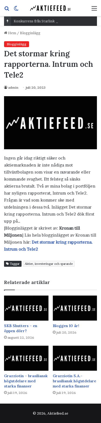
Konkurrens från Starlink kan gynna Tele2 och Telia (56, 21)
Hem (11, 33)
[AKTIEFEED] (50, 8)
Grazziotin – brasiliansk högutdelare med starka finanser (26, 381)
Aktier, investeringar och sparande (49, 264)
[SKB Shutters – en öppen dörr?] (26, 308)
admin (13, 87)
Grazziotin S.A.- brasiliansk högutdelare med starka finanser (74, 381)
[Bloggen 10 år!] (75, 308)
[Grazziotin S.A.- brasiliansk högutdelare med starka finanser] (75, 358)
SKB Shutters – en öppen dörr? (20, 328)
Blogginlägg (30, 33)
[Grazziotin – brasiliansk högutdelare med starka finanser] (26, 358)
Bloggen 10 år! (66, 325)
